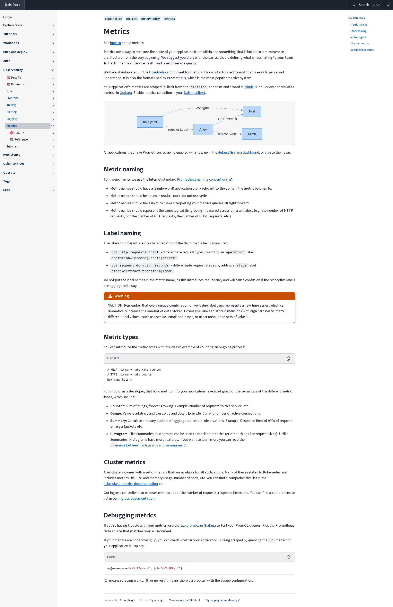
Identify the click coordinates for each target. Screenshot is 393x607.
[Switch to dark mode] (388, 5)
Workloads (11, 43)
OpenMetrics (158, 72)
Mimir (248, 87)
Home (7, 17)
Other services (13, 163)
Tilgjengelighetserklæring (221, 600)
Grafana (126, 92)
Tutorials (10, 34)
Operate (9, 172)
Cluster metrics (359, 44)
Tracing (11, 105)
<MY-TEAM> (137, 568)
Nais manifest (194, 92)
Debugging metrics (362, 50)
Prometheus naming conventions (202, 179)
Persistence (11, 154)
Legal (7, 190)
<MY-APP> (168, 568)
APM (9, 91)
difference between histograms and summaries (146, 445)
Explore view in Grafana (198, 525)
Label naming (358, 31)
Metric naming (359, 25)
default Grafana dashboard (238, 152)
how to (115, 42)
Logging (12, 119)
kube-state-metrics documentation (131, 483)
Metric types (358, 37)
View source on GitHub (183, 600)
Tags (6, 181)
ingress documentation (136, 498)
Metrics (12, 126)
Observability (13, 70)
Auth (6, 61)
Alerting (12, 112)
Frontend (13, 98)
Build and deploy (15, 52)
